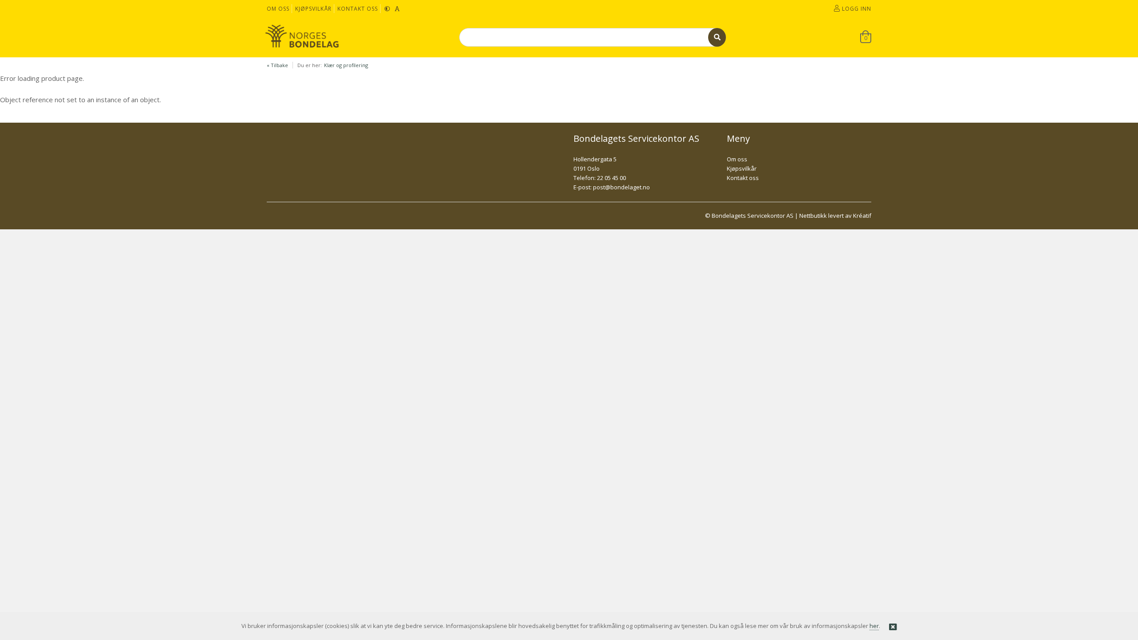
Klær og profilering (346, 65)
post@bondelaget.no (621, 187)
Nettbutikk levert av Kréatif (835, 216)
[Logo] (302, 37)
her (874, 626)
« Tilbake (277, 65)
